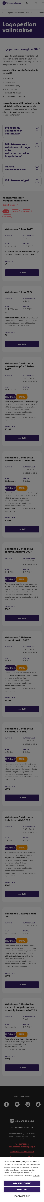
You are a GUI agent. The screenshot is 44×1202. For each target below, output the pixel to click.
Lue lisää (36, 1175)
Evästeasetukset (22, 1196)
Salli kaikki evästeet (22, 1183)
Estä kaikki (22, 1190)
